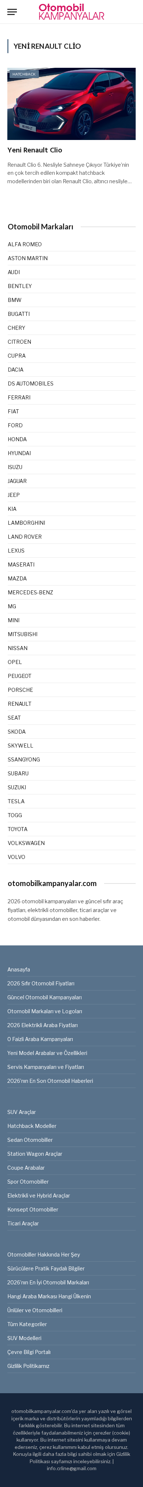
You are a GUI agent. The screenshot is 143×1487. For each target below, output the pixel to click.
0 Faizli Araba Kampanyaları (40, 1039)
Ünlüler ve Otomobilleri (34, 1310)
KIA (12, 509)
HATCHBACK (24, 74)
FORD (15, 425)
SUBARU (18, 773)
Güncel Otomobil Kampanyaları (44, 997)
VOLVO (16, 857)
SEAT (14, 718)
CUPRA (17, 356)
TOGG (15, 815)
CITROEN (19, 342)
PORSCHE (20, 690)
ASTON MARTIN (28, 258)
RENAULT (20, 704)
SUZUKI (17, 787)
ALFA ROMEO (25, 244)
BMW (15, 300)
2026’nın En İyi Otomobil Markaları (48, 1282)
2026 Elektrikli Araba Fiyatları (42, 1025)
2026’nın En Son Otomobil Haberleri (50, 1081)
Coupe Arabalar (26, 1168)
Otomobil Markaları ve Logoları (44, 1011)
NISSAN (17, 648)
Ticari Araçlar (23, 1223)
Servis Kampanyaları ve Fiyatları (45, 1067)
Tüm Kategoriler (27, 1324)
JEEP (14, 495)
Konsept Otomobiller (32, 1209)
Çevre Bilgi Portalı (29, 1352)
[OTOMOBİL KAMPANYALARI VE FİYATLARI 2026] (71, 12)
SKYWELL (20, 745)
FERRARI (19, 397)
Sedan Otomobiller (30, 1140)
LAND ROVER (25, 537)
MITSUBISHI (22, 634)
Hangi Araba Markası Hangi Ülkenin (49, 1296)
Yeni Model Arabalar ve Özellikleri (47, 1053)
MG (12, 606)
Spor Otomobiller (28, 1181)
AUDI (14, 272)
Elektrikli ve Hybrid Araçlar (38, 1195)
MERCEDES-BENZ (30, 592)
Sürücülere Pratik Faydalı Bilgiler (46, 1268)
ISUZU (15, 467)
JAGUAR (17, 481)
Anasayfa (18, 969)
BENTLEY (20, 286)
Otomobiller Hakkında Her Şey (43, 1254)
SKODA (17, 731)
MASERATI (21, 564)
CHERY (16, 328)
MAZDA (17, 578)
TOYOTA (17, 829)
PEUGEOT (20, 676)
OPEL (15, 662)
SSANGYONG (24, 759)
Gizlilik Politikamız (28, 1366)
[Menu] (12, 12)
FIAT (13, 411)
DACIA (15, 369)
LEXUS (16, 550)
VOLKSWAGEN (26, 843)
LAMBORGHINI (26, 523)
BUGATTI (19, 314)
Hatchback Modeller (31, 1126)
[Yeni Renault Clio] (71, 104)
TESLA (16, 801)
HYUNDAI (19, 453)
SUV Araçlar (21, 1112)
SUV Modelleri (24, 1338)
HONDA (17, 439)
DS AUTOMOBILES (31, 383)
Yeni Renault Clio (34, 150)
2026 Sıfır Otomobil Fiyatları (40, 983)
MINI (13, 620)
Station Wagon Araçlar (34, 1154)
